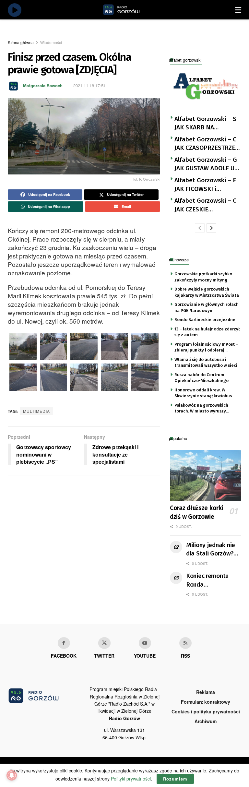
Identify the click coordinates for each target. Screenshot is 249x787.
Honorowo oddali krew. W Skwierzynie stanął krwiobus (203, 393)
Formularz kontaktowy (205, 701)
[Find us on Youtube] (145, 643)
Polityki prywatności (131, 778)
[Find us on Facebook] (64, 643)
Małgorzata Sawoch (43, 85)
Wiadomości (51, 42)
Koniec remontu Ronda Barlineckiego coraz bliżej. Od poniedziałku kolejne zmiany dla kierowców (212, 580)
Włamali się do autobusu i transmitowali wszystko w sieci (205, 362)
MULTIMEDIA (36, 411)
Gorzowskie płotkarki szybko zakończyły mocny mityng (203, 276)
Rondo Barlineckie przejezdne (204, 319)
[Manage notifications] (11, 775)
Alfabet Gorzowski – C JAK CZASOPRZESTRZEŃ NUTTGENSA (206, 144)
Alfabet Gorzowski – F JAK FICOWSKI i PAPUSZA (205, 184)
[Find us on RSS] (185, 643)
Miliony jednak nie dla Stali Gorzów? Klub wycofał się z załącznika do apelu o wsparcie (213, 549)
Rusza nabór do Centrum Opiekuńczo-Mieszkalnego (201, 377)
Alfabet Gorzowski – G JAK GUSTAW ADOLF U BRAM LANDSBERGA (205, 164)
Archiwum (206, 721)
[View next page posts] (211, 228)
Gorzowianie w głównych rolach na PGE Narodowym (206, 307)
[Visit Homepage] (129, 9)
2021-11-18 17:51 (89, 85)
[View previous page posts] (200, 228)
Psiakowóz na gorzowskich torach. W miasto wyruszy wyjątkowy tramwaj (201, 408)
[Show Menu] (238, 9)
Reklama (205, 692)
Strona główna (21, 42)
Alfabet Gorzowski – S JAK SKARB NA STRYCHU (205, 123)
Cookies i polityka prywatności (206, 711)
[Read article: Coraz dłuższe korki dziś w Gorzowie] (205, 475)
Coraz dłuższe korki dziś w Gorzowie (196, 512)
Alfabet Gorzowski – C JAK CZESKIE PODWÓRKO (205, 205)
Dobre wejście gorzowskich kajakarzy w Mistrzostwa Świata (206, 292)
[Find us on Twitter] (104, 643)
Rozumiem (175, 779)
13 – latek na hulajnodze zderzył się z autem (207, 332)
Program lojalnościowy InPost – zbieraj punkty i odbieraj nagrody (206, 347)
